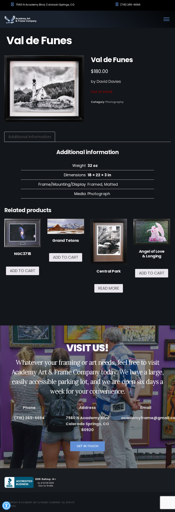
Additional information (29, 136)
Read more (108, 288)
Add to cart (22, 270)
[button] (6, 505)
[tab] (29, 137)
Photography (114, 102)
